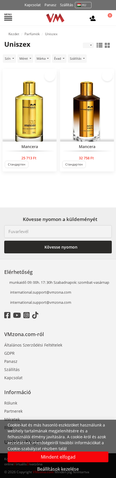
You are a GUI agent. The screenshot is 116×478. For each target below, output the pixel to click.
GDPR (9, 353)
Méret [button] (24, 58)
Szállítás (66, 4)
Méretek (12, 419)
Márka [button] (41, 58)
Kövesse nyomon (60, 247)
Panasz (50, 4)
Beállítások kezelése (58, 469)
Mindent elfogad (58, 457)
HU (84, 5)
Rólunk (10, 403)
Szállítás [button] (76, 58)
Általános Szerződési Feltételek (33, 345)
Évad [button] (58, 58)
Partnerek (13, 411)
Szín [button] (8, 58)
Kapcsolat (32, 4)
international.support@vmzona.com (40, 292)
